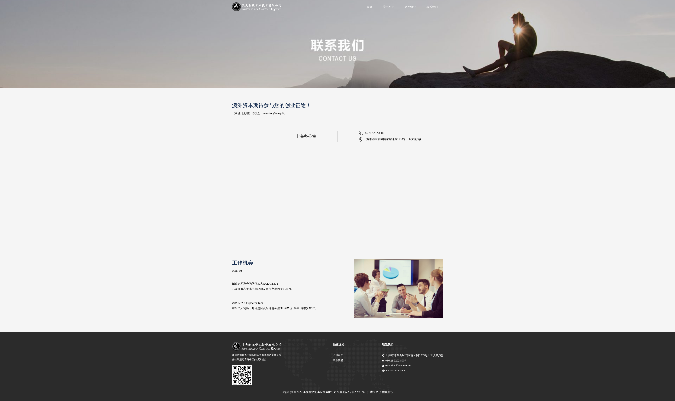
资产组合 (410, 6)
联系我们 (432, 6)
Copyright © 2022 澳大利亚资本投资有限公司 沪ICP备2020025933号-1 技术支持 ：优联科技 (337, 391)
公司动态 (338, 355)
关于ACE (388, 6)
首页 (369, 6)
